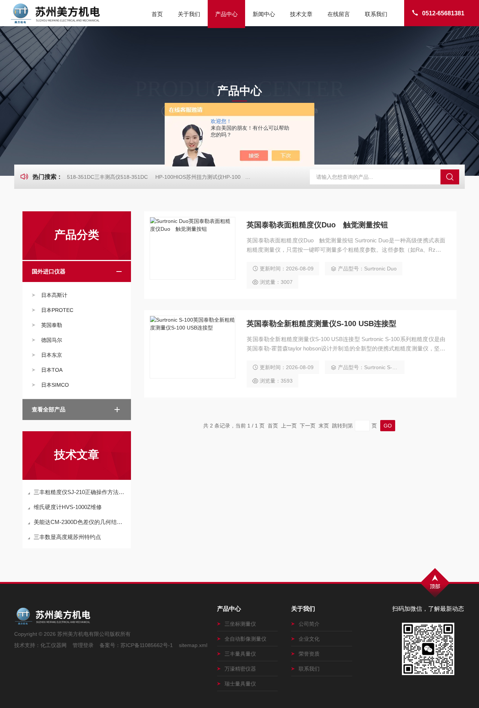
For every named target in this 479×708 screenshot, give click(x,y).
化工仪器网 (53, 645)
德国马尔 (51, 340)
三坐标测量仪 (240, 624)
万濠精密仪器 (240, 669)
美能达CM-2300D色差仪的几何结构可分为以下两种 (80, 522)
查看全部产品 (48, 409)
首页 (157, 14)
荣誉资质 (309, 654)
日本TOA (51, 370)
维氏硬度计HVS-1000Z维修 (68, 507)
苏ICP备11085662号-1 (146, 645)
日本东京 (51, 355)
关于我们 (189, 14)
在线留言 (338, 14)
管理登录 (83, 645)
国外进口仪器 (48, 271)
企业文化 (309, 639)
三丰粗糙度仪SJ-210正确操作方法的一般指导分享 (80, 492)
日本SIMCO (55, 385)
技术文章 (301, 14)
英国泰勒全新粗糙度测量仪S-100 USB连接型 (321, 323)
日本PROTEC (57, 310)
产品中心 (226, 14)
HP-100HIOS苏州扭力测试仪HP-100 (198, 177)
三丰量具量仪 (240, 654)
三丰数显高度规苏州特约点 (67, 537)
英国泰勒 (51, 325)
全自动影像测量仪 (245, 639)
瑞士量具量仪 (240, 684)
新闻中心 (264, 14)
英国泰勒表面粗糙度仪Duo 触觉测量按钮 (317, 225)
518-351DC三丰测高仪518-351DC (107, 177)
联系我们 (376, 14)
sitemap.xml (193, 645)
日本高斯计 (54, 295)
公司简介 (309, 624)
